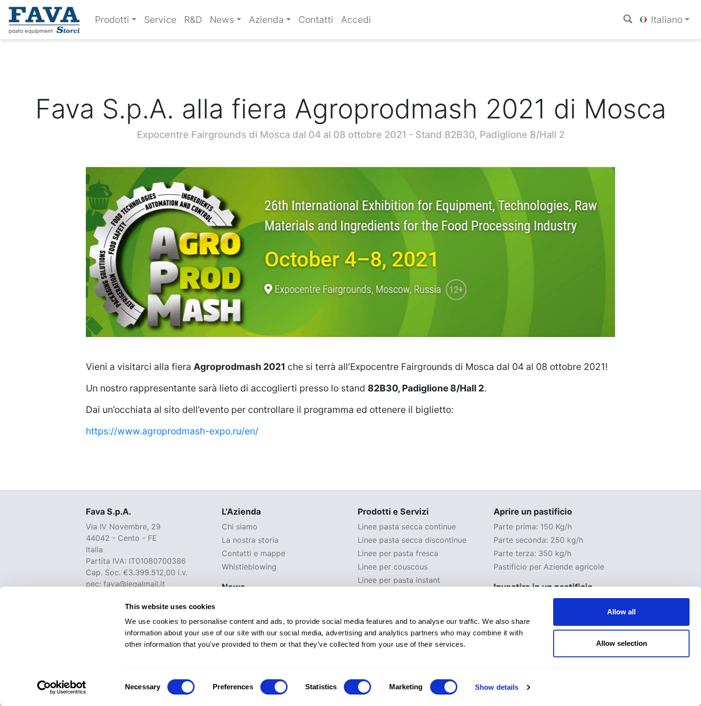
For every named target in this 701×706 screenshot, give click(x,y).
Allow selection (621, 643)
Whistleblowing (249, 566)
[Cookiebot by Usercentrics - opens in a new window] (61, 687)
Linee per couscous (393, 566)
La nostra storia (250, 540)
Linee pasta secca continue (407, 526)
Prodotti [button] (112, 19)
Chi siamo (240, 526)
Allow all (621, 612)
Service (160, 19)
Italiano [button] (665, 19)
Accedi (356, 19)
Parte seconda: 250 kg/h (538, 540)
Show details (496, 687)
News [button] (222, 19)
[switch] (274, 687)
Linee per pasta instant (399, 580)
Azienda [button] (266, 19)
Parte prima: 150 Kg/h (533, 526)
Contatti (316, 19)
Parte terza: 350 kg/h (532, 553)
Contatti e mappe (253, 553)
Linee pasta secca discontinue (412, 540)
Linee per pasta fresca (398, 553)
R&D (193, 19)
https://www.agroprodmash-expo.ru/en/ (172, 431)
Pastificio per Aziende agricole (549, 566)
